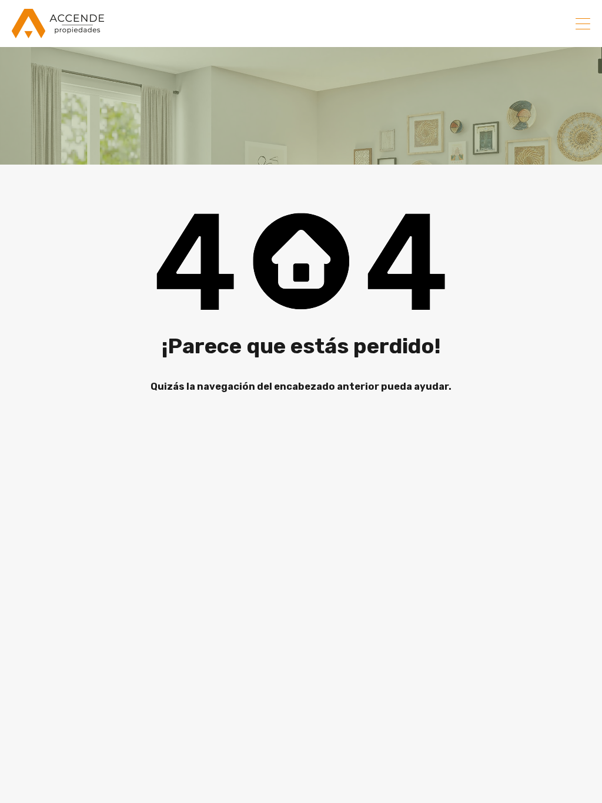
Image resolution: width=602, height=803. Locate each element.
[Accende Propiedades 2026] (58, 33)
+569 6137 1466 (524, 23)
